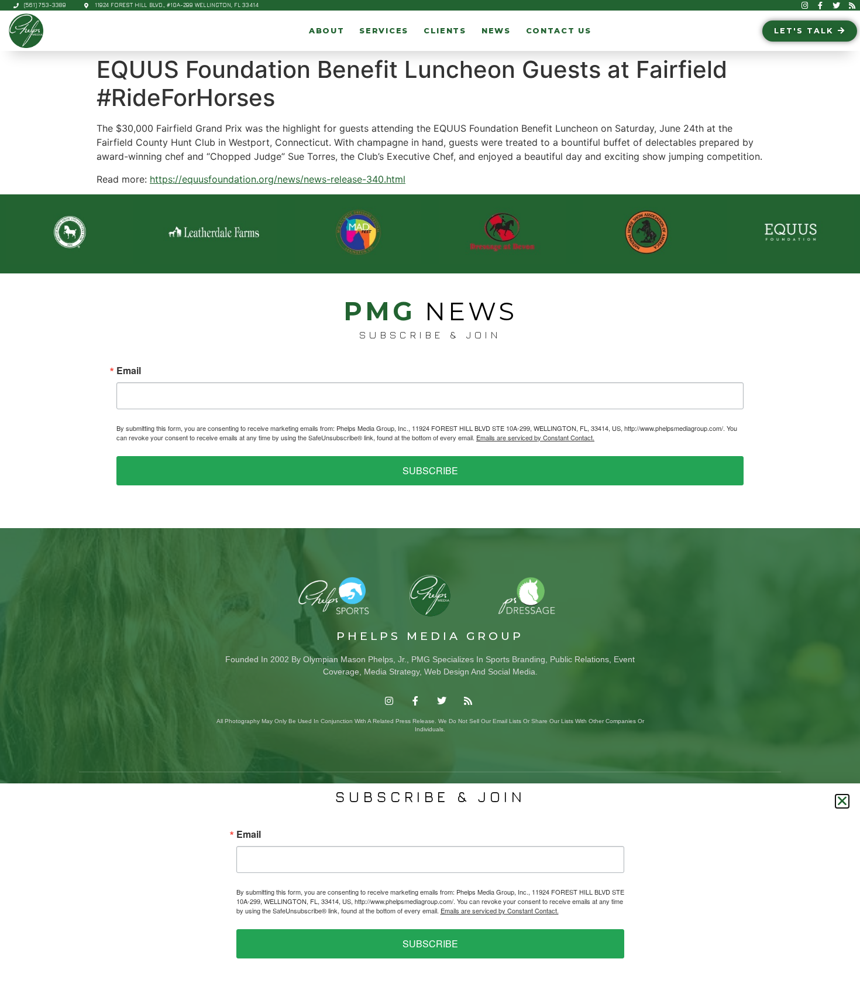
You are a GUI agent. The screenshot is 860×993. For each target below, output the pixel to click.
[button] (842, 801)
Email (128, 370)
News (496, 30)
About (327, 30)
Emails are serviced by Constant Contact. (535, 437)
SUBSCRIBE (430, 470)
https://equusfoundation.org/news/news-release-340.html (277, 179)
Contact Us (558, 30)
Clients (445, 30)
